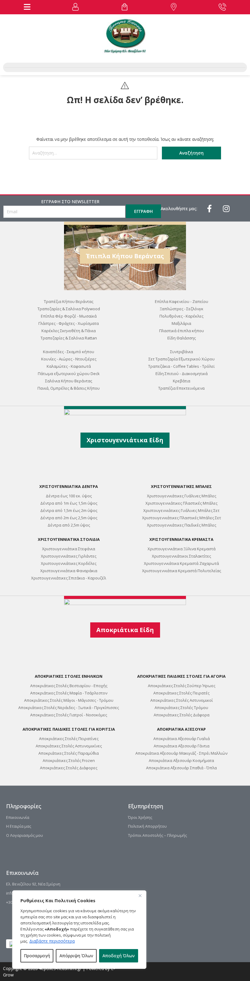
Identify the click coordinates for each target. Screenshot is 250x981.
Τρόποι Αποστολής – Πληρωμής (157, 835)
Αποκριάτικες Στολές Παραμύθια (68, 753)
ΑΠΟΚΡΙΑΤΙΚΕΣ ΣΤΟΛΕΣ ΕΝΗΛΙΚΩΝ (68, 676)
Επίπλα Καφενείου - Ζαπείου (181, 301)
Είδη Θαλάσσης (181, 338)
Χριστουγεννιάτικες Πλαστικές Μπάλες (181, 503)
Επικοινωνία (17, 817)
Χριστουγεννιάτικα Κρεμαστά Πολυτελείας (181, 570)
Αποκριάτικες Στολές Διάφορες (68, 768)
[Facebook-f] (209, 208)
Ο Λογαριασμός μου (24, 835)
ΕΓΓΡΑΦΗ (143, 211)
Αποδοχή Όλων (118, 955)
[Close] (140, 895)
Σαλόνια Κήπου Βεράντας (68, 381)
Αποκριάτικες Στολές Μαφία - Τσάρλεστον (68, 693)
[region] (79, 929)
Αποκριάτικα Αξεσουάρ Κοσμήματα (181, 760)
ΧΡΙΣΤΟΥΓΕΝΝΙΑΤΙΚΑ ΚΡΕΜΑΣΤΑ (181, 539)
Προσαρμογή (37, 955)
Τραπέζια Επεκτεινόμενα (181, 388)
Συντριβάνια (181, 351)
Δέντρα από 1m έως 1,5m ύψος (68, 503)
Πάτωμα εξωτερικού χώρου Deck (69, 373)
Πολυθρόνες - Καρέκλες (181, 316)
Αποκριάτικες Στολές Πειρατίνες (68, 738)
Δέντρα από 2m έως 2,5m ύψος (68, 517)
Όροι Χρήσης (140, 817)
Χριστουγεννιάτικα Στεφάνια (68, 548)
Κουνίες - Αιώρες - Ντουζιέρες (68, 359)
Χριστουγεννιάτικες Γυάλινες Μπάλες (181, 496)
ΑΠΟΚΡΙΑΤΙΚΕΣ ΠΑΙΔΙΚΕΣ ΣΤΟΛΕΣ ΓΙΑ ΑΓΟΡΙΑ (181, 676)
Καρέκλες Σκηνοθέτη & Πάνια (68, 330)
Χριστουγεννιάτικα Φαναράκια (68, 570)
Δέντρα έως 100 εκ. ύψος (69, 496)
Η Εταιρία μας (18, 826)
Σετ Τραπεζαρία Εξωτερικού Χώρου (181, 359)
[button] (27, 7)
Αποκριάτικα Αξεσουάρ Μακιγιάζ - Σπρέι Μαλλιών (181, 753)
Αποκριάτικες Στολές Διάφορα (181, 715)
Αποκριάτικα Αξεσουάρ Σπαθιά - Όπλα (181, 768)
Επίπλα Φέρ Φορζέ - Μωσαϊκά (69, 316)
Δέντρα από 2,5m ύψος (69, 525)
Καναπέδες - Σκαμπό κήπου (68, 351)
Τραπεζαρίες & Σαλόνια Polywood (69, 308)
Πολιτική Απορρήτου (147, 826)
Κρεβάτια (181, 381)
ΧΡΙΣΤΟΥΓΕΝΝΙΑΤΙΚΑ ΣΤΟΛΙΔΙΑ (69, 539)
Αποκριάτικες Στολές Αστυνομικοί (181, 700)
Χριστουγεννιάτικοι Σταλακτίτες (181, 556)
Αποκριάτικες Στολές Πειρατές (181, 693)
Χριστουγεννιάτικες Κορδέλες (68, 563)
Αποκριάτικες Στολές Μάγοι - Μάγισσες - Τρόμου (68, 700)
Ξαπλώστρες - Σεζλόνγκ (181, 308)
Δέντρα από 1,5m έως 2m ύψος (68, 510)
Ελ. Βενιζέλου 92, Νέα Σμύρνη (33, 884)
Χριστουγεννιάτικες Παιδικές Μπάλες (181, 525)
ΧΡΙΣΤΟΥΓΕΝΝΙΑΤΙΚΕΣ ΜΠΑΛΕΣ (181, 486)
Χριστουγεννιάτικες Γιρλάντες (68, 556)
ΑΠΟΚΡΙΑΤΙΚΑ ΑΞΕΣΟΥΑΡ (181, 729)
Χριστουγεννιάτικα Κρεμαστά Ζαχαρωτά (181, 563)
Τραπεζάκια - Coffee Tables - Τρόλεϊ (181, 366)
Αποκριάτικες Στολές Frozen (69, 760)
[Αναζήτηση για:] (93, 155)
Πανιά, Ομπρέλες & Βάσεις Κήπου (69, 388)
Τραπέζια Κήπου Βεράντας (68, 301)
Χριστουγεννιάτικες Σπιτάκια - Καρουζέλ (68, 578)
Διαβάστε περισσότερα (52, 941)
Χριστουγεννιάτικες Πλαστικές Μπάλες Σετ (181, 517)
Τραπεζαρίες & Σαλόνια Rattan (69, 338)
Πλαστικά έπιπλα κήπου (181, 330)
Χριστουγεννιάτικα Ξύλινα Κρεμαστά (182, 548)
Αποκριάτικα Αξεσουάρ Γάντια (181, 746)
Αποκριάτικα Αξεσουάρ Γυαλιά (181, 738)
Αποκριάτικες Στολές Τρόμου (181, 707)
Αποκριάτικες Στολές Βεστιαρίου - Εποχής (68, 685)
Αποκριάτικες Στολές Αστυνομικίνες (69, 746)
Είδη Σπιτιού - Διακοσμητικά (181, 373)
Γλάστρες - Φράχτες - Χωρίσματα (68, 323)
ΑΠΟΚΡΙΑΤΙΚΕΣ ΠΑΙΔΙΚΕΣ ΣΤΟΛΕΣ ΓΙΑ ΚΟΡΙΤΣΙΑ (69, 729)
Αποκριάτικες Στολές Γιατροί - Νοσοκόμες (68, 715)
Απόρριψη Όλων (76, 955)
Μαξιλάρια (181, 323)
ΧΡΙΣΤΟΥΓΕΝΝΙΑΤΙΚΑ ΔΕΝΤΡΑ (68, 486)
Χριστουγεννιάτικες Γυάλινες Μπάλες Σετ (181, 510)
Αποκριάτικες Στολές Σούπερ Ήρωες (181, 685)
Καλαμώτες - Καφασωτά (69, 366)
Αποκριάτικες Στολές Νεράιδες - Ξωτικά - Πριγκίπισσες (68, 707)
